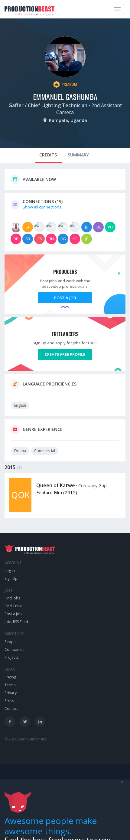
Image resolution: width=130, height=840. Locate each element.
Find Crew (13, 606)
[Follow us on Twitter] (25, 721)
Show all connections (42, 207)
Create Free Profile (65, 354)
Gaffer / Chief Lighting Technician (47, 105)
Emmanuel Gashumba (65, 96)
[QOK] (20, 510)
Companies (14, 649)
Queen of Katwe (55, 485)
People (11, 641)
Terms (10, 684)
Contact (11, 708)
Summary (78, 155)
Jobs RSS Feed (16, 621)
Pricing (10, 677)
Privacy (11, 692)
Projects (11, 657)
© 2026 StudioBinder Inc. (26, 739)
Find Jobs (12, 598)
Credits (48, 155)
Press (9, 700)
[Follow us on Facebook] (10, 721)
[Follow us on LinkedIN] (40, 721)
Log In (10, 570)
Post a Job (65, 297)
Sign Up (11, 578)
